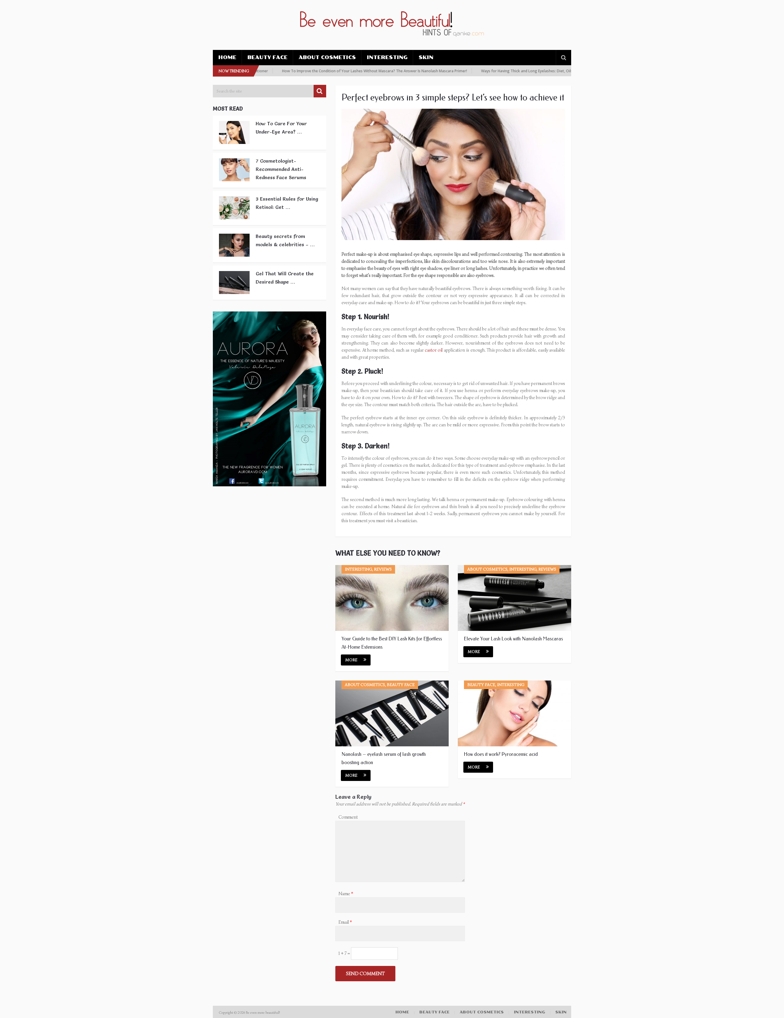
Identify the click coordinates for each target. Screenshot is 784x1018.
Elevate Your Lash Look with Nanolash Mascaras (513, 639)
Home (227, 57)
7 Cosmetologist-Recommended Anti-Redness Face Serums (281, 169)
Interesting (387, 57)
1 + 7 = (344, 953)
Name (345, 893)
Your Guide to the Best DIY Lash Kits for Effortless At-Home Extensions (391, 643)
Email (345, 922)
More (351, 659)
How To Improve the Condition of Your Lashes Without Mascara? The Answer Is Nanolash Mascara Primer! (347, 71)
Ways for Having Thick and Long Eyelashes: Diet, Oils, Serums (507, 71)
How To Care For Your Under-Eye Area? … (281, 127)
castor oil (434, 350)
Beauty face (267, 57)
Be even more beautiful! (263, 1012)
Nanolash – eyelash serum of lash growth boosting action (383, 758)
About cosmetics (327, 57)
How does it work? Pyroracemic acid (501, 754)
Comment (348, 817)
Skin (426, 57)
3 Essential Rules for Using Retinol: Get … (287, 203)
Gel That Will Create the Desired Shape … (285, 277)
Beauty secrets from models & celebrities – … (285, 240)
